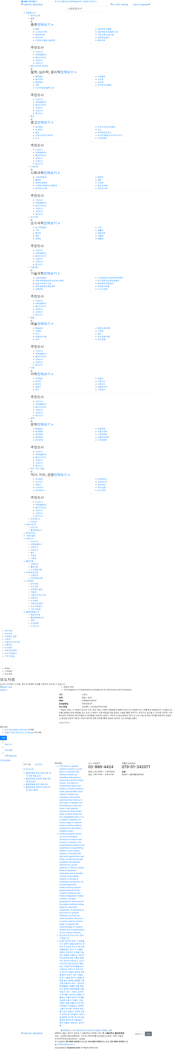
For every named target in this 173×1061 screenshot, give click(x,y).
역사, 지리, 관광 (37, 468)
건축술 (38, 331)
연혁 (32, 620)
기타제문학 (102, 440)
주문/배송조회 (75, 1)
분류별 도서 (31, 13)
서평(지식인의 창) (38, 595)
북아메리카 (40, 490)
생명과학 (101, 233)
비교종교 (39, 129)
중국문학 (39, 434)
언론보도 (34, 598)
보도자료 (34, 586)
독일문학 (101, 428)
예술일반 (39, 328)
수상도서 (39, 52)
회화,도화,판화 (104, 328)
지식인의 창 (28, 769)
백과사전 (39, 37)
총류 (32, 18)
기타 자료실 (36, 609)
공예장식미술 (41, 336)
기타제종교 (102, 138)
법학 (99, 180)
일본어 (38, 387)
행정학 (100, 177)
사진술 (100, 331)
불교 (37, 132)
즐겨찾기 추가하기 (29, 1)
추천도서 (29, 538)
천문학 (38, 238)
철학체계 (39, 82)
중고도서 (39, 113)
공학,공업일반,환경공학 (45, 286)
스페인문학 (102, 434)
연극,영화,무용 (104, 336)
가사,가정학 (103, 289)
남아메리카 (102, 479)
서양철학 (101, 76)
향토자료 (101, 40)
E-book (34, 521)
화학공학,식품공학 (105, 283)
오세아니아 (102, 482)
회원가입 (64, 1)
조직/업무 (35, 623)
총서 (32, 552)
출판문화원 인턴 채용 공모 (37, 784)
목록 (3, 738)
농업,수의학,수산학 (43, 283)
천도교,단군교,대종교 (107, 127)
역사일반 (39, 479)
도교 (37, 138)
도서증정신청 (36, 569)
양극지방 (101, 484)
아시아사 (39, 482)
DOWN (7, 760)
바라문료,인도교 (104, 132)
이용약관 (79, 1030)
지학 (99, 227)
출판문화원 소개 (67, 1030)
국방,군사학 (103, 188)
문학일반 (39, 428)
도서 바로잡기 (36, 606)
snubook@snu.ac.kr (66, 1044)
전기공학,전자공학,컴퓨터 (108, 280)
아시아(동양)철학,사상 (44, 87)
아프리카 (39, 487)
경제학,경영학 (41, 182)
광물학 (100, 230)
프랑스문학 (102, 431)
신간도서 (34, 527)
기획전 (33, 558)
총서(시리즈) (40, 57)
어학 (32, 368)
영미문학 (39, 440)
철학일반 (39, 76)
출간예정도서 (36, 530)
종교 (32, 116)
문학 (32, 418)
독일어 (100, 378)
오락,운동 (102, 339)
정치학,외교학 (41, 188)
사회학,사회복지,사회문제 (46, 185)
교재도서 (39, 60)
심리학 (100, 82)
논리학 (100, 79)
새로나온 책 (31, 524)
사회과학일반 (41, 177)
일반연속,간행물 (104, 29)
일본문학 (39, 437)
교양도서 (39, 63)
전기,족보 (102, 490)
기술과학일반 (41, 278)
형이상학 (39, 79)
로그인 (57, 1)
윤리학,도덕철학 (104, 85)
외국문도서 (35, 519)
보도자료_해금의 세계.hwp (16, 729)
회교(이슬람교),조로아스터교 (110, 135)
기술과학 (34, 267)
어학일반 (39, 378)
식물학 (100, 236)
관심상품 (8, 750)
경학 (37, 85)
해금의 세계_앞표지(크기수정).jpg (19, 732)
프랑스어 (101, 381)
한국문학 (39, 431)
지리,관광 (102, 487)
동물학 (100, 238)
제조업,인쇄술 (103, 286)
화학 (37, 236)
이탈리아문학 (103, 437)
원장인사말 (35, 614)
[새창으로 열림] (119, 4)
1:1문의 (33, 592)
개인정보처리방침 (91, 1030)
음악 (99, 333)
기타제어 (101, 389)
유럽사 (38, 484)
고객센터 (85, 1)
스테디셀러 (30, 535)
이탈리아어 (102, 387)
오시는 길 (35, 626)
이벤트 (33, 555)
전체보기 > (45, 24)
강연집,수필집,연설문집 (45, 40)
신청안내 (34, 564)
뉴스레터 (34, 600)
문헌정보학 (40, 34)
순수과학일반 (41, 227)
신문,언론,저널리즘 (106, 34)
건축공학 (39, 289)
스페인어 (101, 384)
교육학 (100, 182)
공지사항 (34, 583)
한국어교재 (35, 15)
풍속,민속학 (103, 185)
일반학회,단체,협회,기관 (108, 32)
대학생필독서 (41, 54)
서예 (37, 339)
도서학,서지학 (41, 32)
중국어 (38, 384)
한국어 (38, 381)
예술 (32, 317)
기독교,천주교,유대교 (44, 135)
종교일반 (39, 127)
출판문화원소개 (32, 612)
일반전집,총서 (103, 37)
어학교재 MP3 (37, 603)
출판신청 (29, 561)
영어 (37, 389)
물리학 (38, 233)
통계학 (38, 180)
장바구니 (93, 1)
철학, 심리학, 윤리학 (39, 66)
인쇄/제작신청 (32, 572)
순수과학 (34, 217)
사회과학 (34, 166)
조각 (37, 333)
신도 (99, 129)
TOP (2, 760)
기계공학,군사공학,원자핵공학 (110, 278)
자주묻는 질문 (36, 589)
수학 (37, 230)
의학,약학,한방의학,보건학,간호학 (49, 280)
